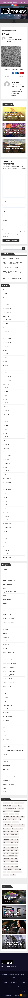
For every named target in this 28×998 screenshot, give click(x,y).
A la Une (5, 569)
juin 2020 (5, 501)
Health (4, 693)
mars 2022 (5, 440)
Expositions (6, 644)
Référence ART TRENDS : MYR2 (10, 853)
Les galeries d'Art (7, 716)
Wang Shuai (14, 872)
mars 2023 (5, 406)
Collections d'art (7, 112)
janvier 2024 (6, 372)
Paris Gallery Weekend (17, 828)
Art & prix (5, 588)
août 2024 (5, 350)
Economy (5, 633)
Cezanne (5, 607)
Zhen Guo (12, 874)
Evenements (6, 637)
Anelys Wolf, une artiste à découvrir (12, 278)
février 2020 (6, 516)
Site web (5, 220)
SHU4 (7, 76)
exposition (5, 813)
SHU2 (21, 76)
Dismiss (23, 2)
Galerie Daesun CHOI (8, 656)
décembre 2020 (7, 478)
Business (5, 603)
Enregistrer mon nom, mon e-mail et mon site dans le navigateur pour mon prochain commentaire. (14, 234)
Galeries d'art (6, 690)
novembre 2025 (7, 312)
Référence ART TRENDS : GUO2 (10, 834)
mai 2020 (5, 504)
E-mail (5, 211)
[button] (25, 21)
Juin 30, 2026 (8, 946)
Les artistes (6, 128)
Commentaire (6, 172)
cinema (20, 805)
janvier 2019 (6, 554)
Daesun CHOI (20, 808)
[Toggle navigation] (14, 21)
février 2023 (6, 410)
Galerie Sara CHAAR (8, 667)
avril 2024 (5, 365)
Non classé (5, 761)
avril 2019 (5, 542)
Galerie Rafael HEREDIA (9, 663)
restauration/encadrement (9, 773)
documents (5, 629)
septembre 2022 (7, 418)
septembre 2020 (7, 489)
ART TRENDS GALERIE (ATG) (18, 991)
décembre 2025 (7, 308)
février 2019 (6, 550)
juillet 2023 (5, 391)
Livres (4, 735)
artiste (4, 595)
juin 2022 (5, 429)
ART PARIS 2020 (7, 805)
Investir (4, 701)
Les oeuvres (13, 30)
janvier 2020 (6, 520)
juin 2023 (5, 395)
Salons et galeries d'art (9, 776)
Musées (5, 754)
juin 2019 (5, 535)
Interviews (5, 697)
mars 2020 (5, 512)
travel (8, 872)
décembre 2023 (7, 376)
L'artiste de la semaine (8, 709)
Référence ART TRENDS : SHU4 (10, 864)
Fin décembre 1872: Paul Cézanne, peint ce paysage (13, 148)
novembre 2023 (7, 380)
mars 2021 (5, 467)
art (12, 803)
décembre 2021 (7, 452)
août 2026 (5, 289)
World (4, 792)
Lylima (4, 742)
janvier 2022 (6, 448)
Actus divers (6, 576)
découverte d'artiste (7, 811)
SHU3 (5, 33)
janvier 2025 (6, 335)
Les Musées (6, 720)
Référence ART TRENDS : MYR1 (10, 850)
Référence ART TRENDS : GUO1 (10, 831)
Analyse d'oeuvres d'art (9, 580)
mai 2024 (5, 361)
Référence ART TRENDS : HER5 (10, 845)
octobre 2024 (6, 346)
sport (4, 872)
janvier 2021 (6, 474)
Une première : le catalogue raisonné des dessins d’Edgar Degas (14, 116)
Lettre (4, 727)
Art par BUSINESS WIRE (9, 592)
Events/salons (6, 641)
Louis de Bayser (7, 822)
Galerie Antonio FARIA (8, 652)
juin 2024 (5, 357)
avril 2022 (5, 437)
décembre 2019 (7, 523)
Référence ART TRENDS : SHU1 (10, 855)
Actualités (5, 573)
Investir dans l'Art (7, 705)
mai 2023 (5, 399)
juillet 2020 (5, 497)
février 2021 (6, 471)
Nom (4, 202)
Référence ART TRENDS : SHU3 (10, 861)
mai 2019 (5, 538)
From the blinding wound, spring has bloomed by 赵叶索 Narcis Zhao (11, 915)
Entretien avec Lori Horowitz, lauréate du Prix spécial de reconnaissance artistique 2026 (13, 273)
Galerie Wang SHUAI (5, 30)
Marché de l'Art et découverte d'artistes (13, 750)
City (4, 610)
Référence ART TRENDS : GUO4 (10, 839)
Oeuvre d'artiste (6, 828)
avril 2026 (5, 297)
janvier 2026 (6, 304)
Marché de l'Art (6, 746)
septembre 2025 (7, 320)
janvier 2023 (6, 414)
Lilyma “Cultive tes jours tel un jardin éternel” (12, 132)
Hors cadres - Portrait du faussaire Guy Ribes (13, 816)
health (16, 813)
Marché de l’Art (14, 982)
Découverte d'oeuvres (8, 622)
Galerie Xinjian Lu (7, 678)
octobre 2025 (6, 316)
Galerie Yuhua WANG (8, 682)
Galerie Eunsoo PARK (8, 659)
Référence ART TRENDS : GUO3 (10, 836)
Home (5, 982)
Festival (5, 648)
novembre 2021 (7, 455)
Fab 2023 (11, 813)
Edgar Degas (17, 811)
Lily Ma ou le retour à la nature (10, 267)
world (20, 872)
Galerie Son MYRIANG (9, 671)
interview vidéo (6, 819)
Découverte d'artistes (8, 618)
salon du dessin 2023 (8, 869)
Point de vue (6, 769)
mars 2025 (5, 327)
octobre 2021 (6, 459)
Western (5, 788)
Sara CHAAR (18, 869)
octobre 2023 (6, 384)
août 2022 (5, 421)
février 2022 (6, 444)
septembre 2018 (7, 557)
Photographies (6, 765)
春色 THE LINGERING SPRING (11, 258)
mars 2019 (5, 546)
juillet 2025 (5, 323)
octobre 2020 (6, 486)
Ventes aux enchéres (8, 784)
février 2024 (6, 369)
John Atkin (14, 819)
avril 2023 (5, 403)
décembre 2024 (7, 338)
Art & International (7, 584)
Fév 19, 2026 (8, 118)
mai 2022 (5, 433)
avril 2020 (5, 508)
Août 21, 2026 (8, 901)
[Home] (2, 21)
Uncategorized (6, 780)
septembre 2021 (7, 463)
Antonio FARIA (6, 803)
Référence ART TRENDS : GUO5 (10, 842)
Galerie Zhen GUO (7, 686)
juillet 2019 (5, 531)
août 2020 (5, 493)
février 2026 (6, 301)
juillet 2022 (5, 425)
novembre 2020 (7, 482)
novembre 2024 (7, 342)
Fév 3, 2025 (8, 134)
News (4, 758)
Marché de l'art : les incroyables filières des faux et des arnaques (13, 825)
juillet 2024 (5, 354)
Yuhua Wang (6, 874)
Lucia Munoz (15, 822)
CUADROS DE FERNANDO (9, 808)
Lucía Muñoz (6, 739)
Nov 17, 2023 (8, 151)
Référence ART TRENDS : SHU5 (10, 866)
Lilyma (17, 128)
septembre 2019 (7, 527)
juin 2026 (5, 293)
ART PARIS (21, 803)
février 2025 (6, 331)
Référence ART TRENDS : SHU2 (10, 858)
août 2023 (5, 387)
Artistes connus (7, 599)
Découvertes (6, 625)
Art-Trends (11, 37)
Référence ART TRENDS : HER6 (10, 847)
